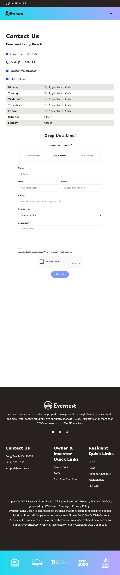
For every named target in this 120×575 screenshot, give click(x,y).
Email (21, 181)
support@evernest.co (24, 70)
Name (21, 168)
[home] (14, 13)
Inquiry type (24, 209)
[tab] (33, 156)
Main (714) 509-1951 (24, 62)
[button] (111, 13)
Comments (23, 223)
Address (22, 195)
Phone (64, 181)
